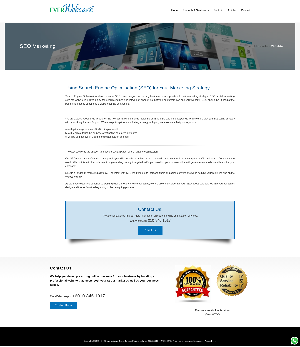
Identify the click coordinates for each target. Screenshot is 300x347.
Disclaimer (198, 341)
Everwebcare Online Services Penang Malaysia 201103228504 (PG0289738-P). (141, 341)
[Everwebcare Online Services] (72, 4)
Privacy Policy (210, 341)
